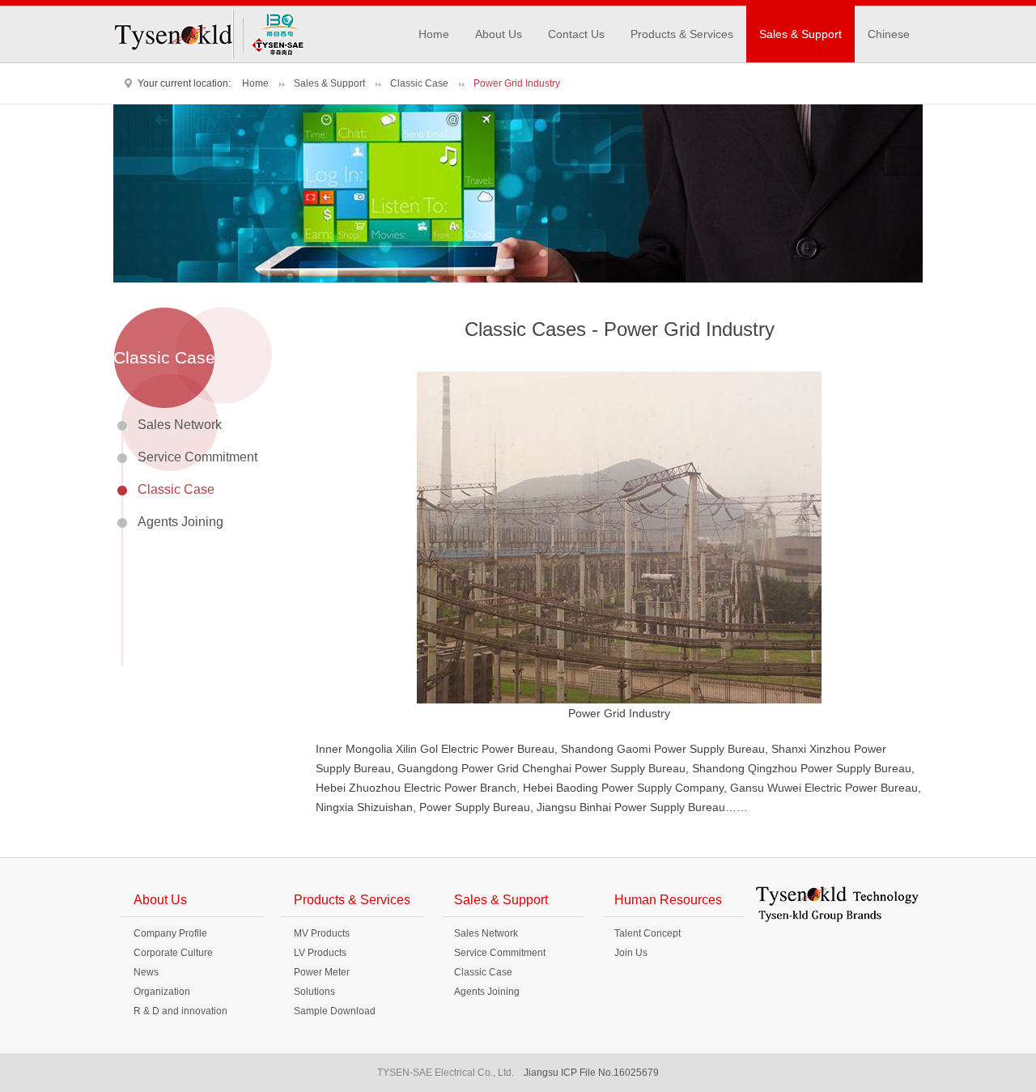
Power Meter (322, 972)
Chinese (889, 34)
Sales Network (180, 424)
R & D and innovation (180, 1011)
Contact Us (576, 34)
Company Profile (170, 933)
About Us (498, 34)
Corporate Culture (173, 952)
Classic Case (419, 83)
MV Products (322, 933)
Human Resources (668, 900)
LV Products (320, 952)
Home (433, 34)
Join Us (631, 952)
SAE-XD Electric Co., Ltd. (274, 34)
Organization (162, 991)
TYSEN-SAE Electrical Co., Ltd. (173, 34)
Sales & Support (800, 34)
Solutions (314, 991)
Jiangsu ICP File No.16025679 (591, 1072)
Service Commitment (197, 457)
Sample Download (335, 1011)
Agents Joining (180, 522)
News (146, 972)
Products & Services (682, 34)
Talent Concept (647, 933)
